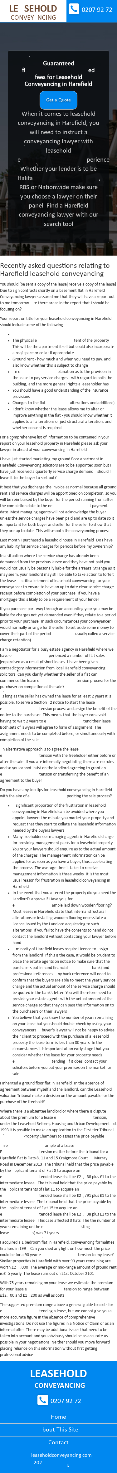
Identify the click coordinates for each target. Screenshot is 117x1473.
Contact (58, 1443)
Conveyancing (33, 13)
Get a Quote (58, 100)
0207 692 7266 (97, 10)
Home (58, 1417)
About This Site (58, 1430)
